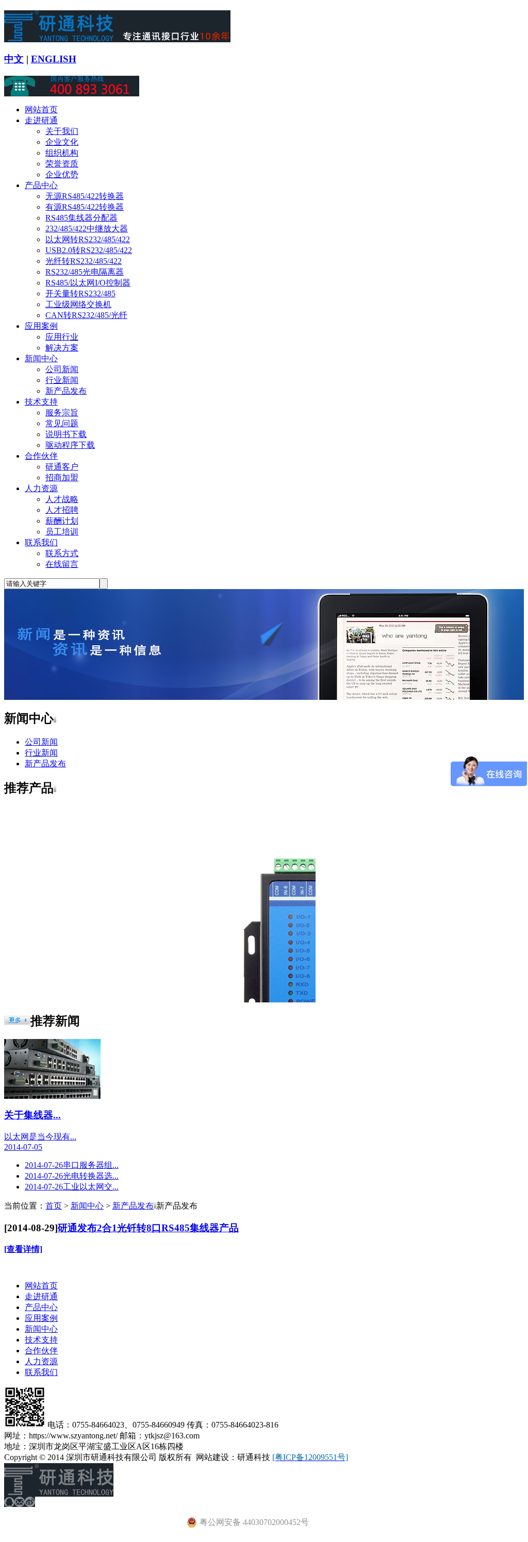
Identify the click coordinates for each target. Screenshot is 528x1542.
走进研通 (41, 120)
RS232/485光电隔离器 (84, 271)
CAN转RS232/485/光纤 (86, 315)
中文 (14, 59)
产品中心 (41, 185)
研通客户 (61, 466)
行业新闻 (61, 380)
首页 (53, 1205)
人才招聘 (61, 510)
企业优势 (61, 174)
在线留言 (61, 564)
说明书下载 (66, 434)
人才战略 (61, 499)
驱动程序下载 (70, 445)
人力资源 (41, 488)
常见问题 (61, 423)
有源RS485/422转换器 (84, 207)
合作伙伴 (41, 455)
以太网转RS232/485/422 (87, 239)
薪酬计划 (61, 520)
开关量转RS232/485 (80, 293)
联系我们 (41, 542)
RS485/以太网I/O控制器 (87, 282)
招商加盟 (61, 477)
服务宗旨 (61, 412)
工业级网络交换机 (78, 304)
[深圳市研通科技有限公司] (117, 38)
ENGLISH (53, 59)
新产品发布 (66, 391)
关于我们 (61, 131)
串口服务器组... (72, 1165)
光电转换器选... (72, 1175)
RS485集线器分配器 (81, 217)
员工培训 (61, 531)
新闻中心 (41, 358)
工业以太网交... (72, 1186)
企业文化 (61, 142)
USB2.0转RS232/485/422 (88, 250)
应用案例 (41, 326)
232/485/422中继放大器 (86, 228)
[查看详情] (23, 1249)
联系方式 (61, 553)
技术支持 (41, 401)
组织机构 (61, 152)
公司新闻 (61, 369)
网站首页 (41, 109)
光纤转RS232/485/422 (83, 261)
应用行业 (61, 336)
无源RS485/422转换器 (84, 196)
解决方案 (61, 347)
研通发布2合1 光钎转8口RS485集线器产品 (148, 1227)
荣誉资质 (61, 163)
